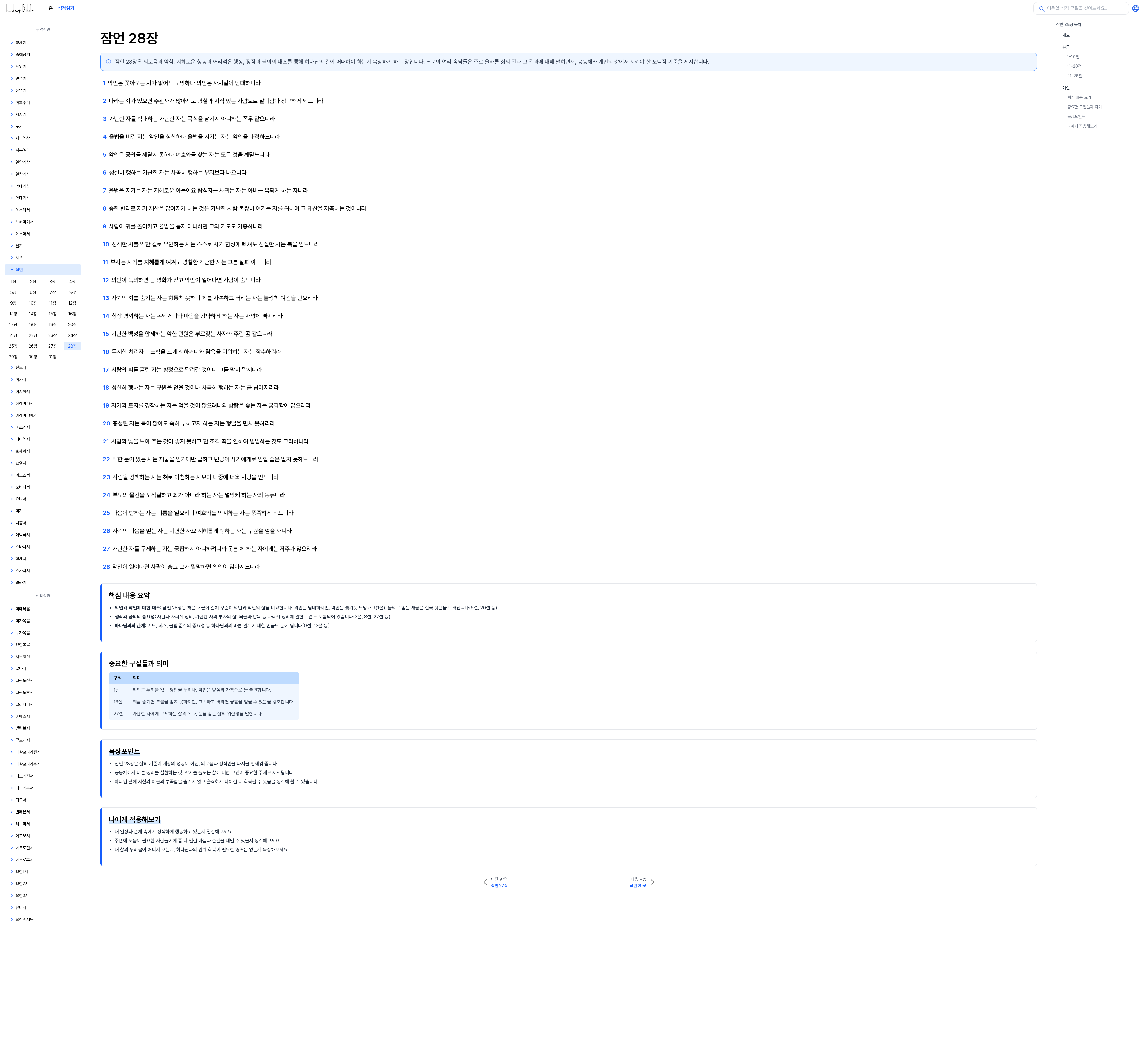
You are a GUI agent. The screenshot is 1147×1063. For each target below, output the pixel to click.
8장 (72, 292)
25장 (13, 346)
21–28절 (1074, 75)
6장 (33, 292)
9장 (13, 303)
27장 (52, 346)
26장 (33, 346)
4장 (72, 281)
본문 (1066, 47)
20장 (72, 324)
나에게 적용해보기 (1082, 126)
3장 (53, 281)
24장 (72, 335)
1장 (13, 281)
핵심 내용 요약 (1079, 97)
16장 (72, 313)
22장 (33, 335)
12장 (72, 303)
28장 (72, 346)
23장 (52, 335)
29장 (13, 356)
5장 (13, 292)
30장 (33, 356)
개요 (1066, 35)
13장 (13, 313)
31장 (52, 356)
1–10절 (1073, 56)
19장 (53, 324)
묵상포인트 (1076, 116)
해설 (1066, 87)
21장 (13, 335)
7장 (53, 292)
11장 (52, 303)
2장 (33, 281)
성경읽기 (66, 8)
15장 (53, 313)
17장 (13, 324)
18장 (33, 324)
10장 (33, 303)
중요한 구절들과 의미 (1084, 107)
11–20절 (1074, 66)
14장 (33, 313)
